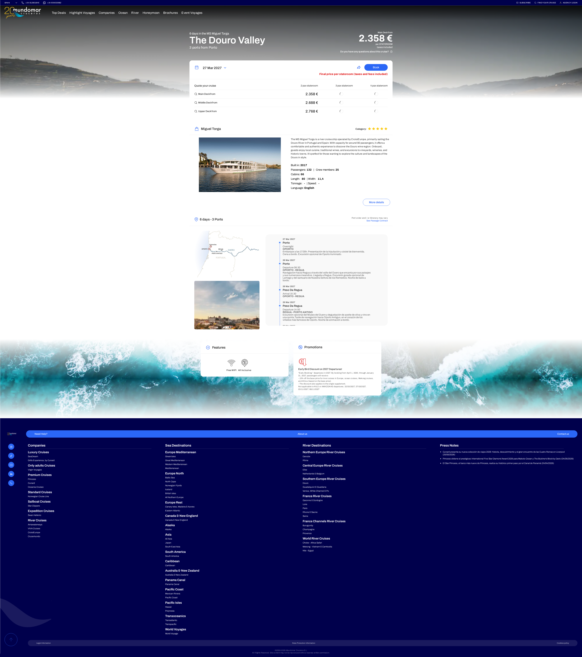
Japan (168, 543)
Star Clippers (34, 506)
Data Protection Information (303, 643)
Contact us (563, 434)
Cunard (31, 483)
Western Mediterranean (176, 464)
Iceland (168, 489)
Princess (32, 479)
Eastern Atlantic (172, 511)
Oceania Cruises (35, 487)
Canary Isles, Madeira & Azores (179, 507)
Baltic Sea (170, 478)
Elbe (305, 470)
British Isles (170, 493)
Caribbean (170, 565)
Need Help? (41, 434)
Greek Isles (170, 456)
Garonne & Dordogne (313, 500)
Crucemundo (34, 536)
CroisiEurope (34, 532)
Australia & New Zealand (176, 575)
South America (172, 556)
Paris (305, 508)
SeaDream (33, 456)
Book (376, 67)
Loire (305, 504)
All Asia (168, 539)
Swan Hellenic (34, 515)
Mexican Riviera (172, 593)
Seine (305, 516)
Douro (305, 483)
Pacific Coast (171, 597)
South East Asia (172, 547)
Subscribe (525, 3)
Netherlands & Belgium (313, 474)
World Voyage (171, 633)
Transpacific (170, 624)
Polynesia (169, 611)
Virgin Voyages (35, 470)
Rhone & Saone (310, 512)
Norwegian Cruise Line (38, 496)
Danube (306, 456)
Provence (307, 533)
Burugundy (308, 525)
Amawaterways (35, 524)
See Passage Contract (377, 221)
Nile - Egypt (308, 550)
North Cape (170, 481)
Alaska (168, 529)
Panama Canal (172, 584)
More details (376, 202)
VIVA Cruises (34, 528)
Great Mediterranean (175, 460)
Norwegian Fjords (173, 485)
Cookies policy (563, 643)
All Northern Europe (174, 497)
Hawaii (168, 607)
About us (302, 434)
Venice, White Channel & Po (316, 491)
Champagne (308, 529)
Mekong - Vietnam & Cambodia (317, 547)
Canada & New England (176, 520)
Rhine (305, 460)
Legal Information (43, 643)
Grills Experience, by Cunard (41, 460)
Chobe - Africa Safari (312, 543)
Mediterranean (172, 468)
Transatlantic (171, 620)
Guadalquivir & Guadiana (314, 487)
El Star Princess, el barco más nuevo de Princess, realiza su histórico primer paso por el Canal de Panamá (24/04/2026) (498, 463)
